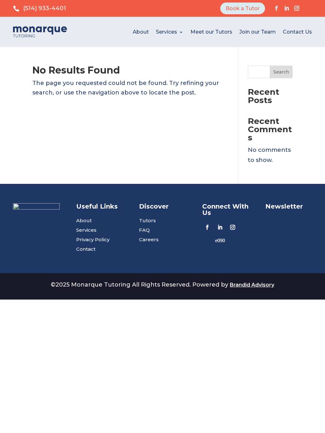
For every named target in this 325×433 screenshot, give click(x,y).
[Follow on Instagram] (297, 8)
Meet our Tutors (211, 32)
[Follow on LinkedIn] (287, 8)
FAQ (144, 230)
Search (281, 72)
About (141, 32)
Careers (149, 239)
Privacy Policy (92, 239)
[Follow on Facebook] (276, 8)
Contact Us (297, 32)
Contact (86, 249)
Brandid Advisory (252, 285)
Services (166, 32)
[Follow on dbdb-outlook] (307, 8)
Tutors (147, 220)
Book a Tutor (243, 8)
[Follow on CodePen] (220, 240)
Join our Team (257, 32)
